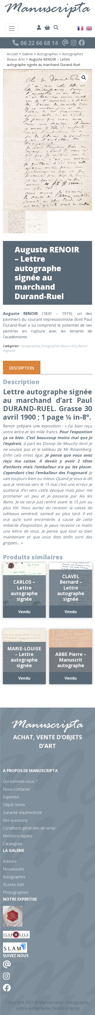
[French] (80, 27)
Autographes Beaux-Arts (58, 346)
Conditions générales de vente (29, 828)
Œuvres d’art (13, 884)
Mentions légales (17, 836)
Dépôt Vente (14, 804)
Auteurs (10, 861)
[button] (83, 77)
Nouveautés (13, 869)
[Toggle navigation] (12, 28)
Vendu (24, 611)
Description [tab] (21, 368)
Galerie (27, 54)
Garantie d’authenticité (22, 812)
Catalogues (12, 843)
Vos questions (15, 820)
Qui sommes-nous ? (20, 781)
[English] (89, 27)
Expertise (11, 797)
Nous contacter (16, 789)
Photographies (15, 892)
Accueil (12, 54)
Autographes (47, 54)
